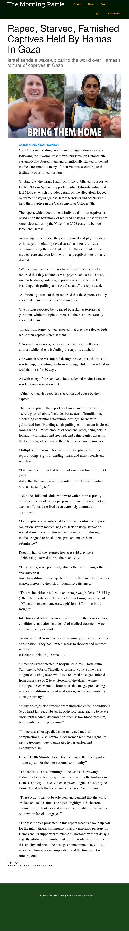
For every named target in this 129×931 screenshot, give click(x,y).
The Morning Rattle (35, 4)
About (90, 4)
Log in (97, 13)
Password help (114, 13)
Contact (77, 4)
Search (104, 4)
